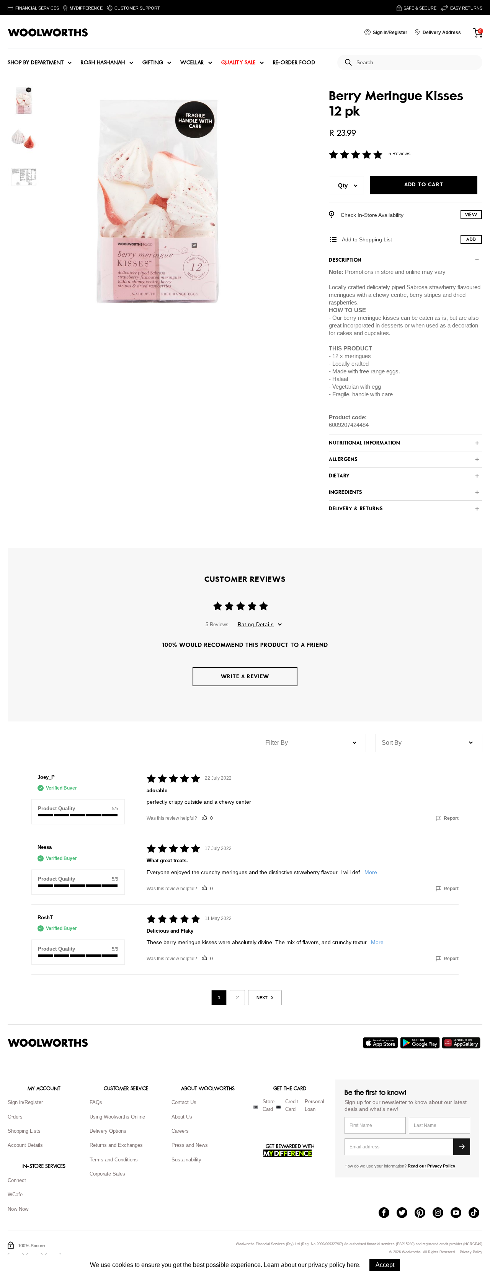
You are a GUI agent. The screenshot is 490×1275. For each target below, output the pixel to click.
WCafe (15, 1194)
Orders (15, 1117)
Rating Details (256, 624)
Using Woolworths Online (117, 1117)
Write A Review (245, 676)
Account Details (25, 1145)
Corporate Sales (107, 1174)
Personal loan (314, 1105)
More (370, 872)
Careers (180, 1131)
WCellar (192, 62)
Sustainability (186, 1160)
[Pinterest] (424, 1213)
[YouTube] (460, 1213)
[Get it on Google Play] (421, 1043)
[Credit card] (278, 1107)
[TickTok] (478, 1213)
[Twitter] (406, 1213)
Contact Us (184, 1102)
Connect (17, 1180)
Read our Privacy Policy (431, 1166)
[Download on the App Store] (381, 1043)
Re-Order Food (294, 62)
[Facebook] (388, 1213)
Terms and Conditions (114, 1160)
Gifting (152, 62)
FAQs (96, 1102)
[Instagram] (442, 1213)
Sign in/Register (25, 1102)
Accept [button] (385, 1265)
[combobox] (416, 63)
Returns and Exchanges (116, 1145)
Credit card (291, 1105)
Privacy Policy (471, 1252)
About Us (182, 1117)
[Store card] (255, 1107)
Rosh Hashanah (103, 62)
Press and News (190, 1145)
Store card (268, 1105)
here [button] (353, 1265)
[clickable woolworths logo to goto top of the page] (48, 1043)
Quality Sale (238, 62)
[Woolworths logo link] (48, 32)
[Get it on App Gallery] (462, 1043)
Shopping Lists (24, 1131)
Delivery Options (108, 1131)
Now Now (18, 1209)
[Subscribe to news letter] (461, 1146)
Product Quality (56, 808)
